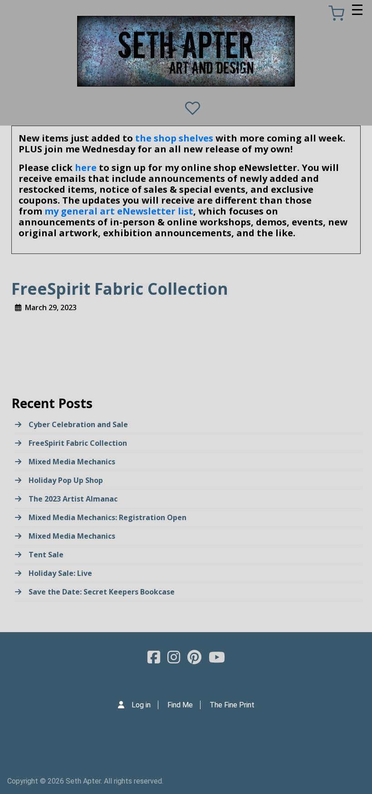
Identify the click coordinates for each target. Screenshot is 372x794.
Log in (141, 705)
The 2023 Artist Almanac (73, 499)
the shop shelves (174, 138)
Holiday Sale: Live (60, 573)
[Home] (186, 51)
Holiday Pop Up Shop (66, 480)
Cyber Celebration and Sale (78, 424)
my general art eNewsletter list (118, 211)
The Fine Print (232, 705)
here (86, 167)
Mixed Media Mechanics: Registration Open (107, 517)
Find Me (180, 705)
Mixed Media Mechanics (72, 462)
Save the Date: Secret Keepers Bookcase (102, 592)
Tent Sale (46, 555)
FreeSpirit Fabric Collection (78, 443)
